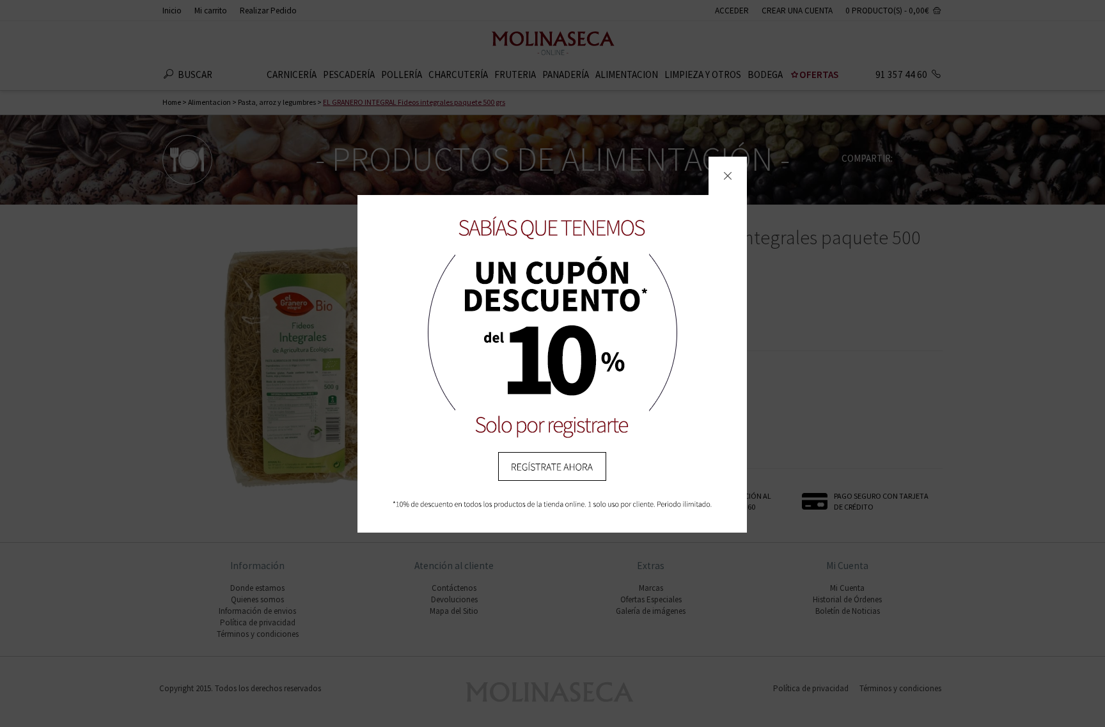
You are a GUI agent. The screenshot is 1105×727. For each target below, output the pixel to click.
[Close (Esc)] (728, 176)
